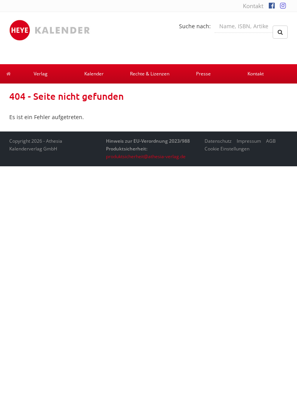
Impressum (249, 141)
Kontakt (253, 6)
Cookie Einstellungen (227, 148)
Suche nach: (195, 26)
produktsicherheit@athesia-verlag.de (146, 156)
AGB (271, 141)
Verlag (41, 73)
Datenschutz (218, 141)
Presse (203, 73)
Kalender (94, 73)
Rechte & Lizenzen (149, 73)
